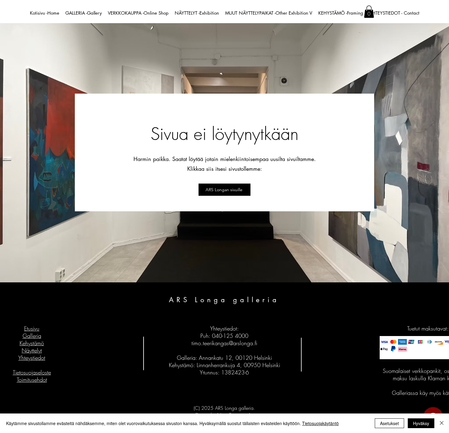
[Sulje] (441, 423)
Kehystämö (32, 343)
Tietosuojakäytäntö (320, 423)
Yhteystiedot (31, 357)
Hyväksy (421, 423)
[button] (369, 11)
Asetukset (389, 423)
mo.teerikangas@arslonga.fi (225, 343)
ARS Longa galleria (224, 299)
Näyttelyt (32, 350)
